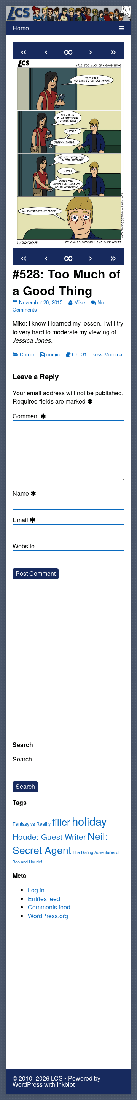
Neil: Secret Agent (60, 842)
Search (22, 759)
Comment (30, 416)
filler (61, 821)
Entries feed (44, 898)
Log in (36, 889)
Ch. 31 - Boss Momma (97, 354)
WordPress (28, 1084)
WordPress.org (48, 915)
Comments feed (49, 907)
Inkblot (66, 1084)
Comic (27, 354)
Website (24, 546)
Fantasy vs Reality (32, 823)
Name (25, 493)
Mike (79, 302)
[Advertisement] (68, 666)
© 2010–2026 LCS (38, 1078)
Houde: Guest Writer (49, 836)
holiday (89, 821)
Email (25, 520)
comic (53, 354)
